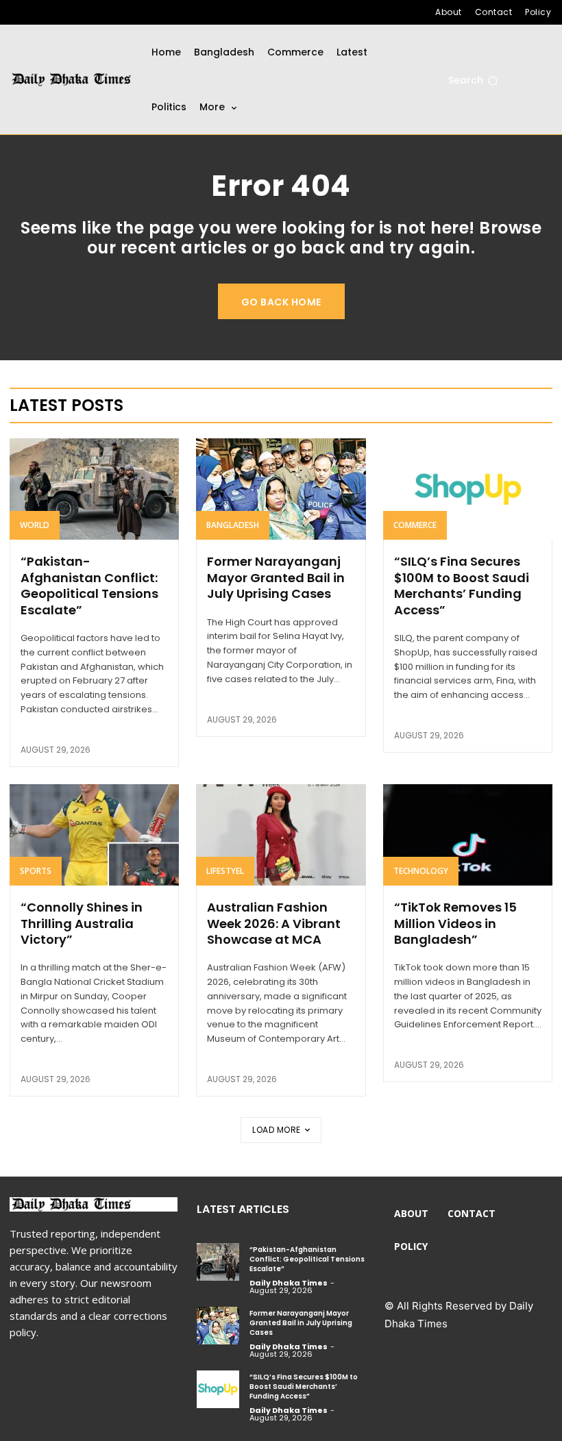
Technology (420, 871)
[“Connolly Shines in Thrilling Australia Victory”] (94, 835)
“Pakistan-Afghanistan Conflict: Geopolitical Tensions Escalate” (89, 585)
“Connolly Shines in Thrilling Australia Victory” (82, 923)
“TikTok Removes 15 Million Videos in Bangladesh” (455, 923)
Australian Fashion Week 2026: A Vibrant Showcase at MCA (274, 923)
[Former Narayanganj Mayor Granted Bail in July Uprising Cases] (280, 489)
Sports (35, 871)
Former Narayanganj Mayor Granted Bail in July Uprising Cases (276, 577)
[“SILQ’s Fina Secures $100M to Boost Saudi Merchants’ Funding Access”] (467, 489)
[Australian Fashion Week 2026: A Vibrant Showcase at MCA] (280, 835)
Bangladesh (232, 525)
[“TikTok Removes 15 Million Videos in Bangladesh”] (467, 835)
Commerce (415, 525)
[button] (473, 81)
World (34, 525)
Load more (276, 1130)
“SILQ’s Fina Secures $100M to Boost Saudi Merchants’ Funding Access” (461, 585)
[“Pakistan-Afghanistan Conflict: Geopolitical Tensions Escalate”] (94, 489)
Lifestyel (225, 871)
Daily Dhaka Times (288, 1282)
